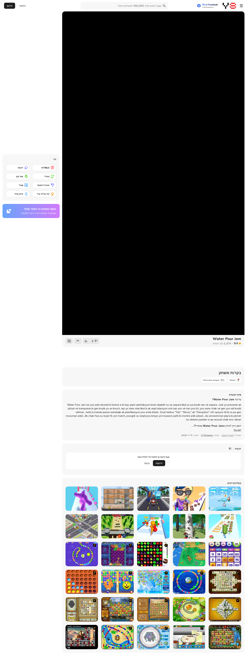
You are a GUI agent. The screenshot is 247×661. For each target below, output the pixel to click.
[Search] (164, 5)
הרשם (9, 5)
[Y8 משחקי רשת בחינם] (229, 6)
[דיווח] (77, 341)
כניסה (147, 463)
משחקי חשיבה (228, 435)
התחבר (22, 5)
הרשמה (159, 463)
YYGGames (207, 435)
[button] (237, 430)
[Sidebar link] (241, 5)
